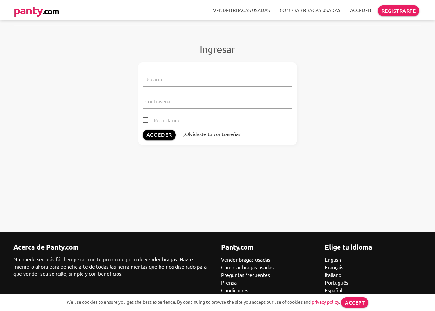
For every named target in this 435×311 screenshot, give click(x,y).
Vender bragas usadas (241, 10)
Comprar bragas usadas (310, 10)
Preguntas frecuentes (245, 274)
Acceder (360, 10)
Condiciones (234, 290)
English (333, 259)
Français (334, 267)
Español (333, 290)
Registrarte (399, 10)
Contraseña (157, 101)
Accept (355, 302)
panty (36, 10)
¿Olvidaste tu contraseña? (211, 134)
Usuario (153, 79)
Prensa (229, 282)
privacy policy (325, 302)
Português (336, 282)
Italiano (333, 274)
